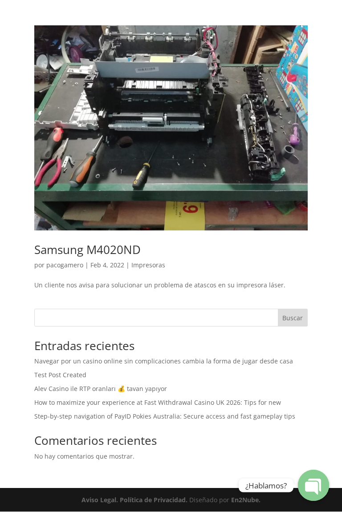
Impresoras (148, 265)
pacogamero (64, 265)
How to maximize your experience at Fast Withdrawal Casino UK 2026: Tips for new (157, 402)
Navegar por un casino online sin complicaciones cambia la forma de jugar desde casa (163, 361)
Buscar (292, 318)
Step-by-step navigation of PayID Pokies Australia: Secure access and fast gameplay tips (164, 416)
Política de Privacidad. (152, 500)
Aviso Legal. (99, 500)
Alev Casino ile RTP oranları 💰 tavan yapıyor (100, 388)
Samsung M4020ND (87, 250)
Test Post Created (60, 375)
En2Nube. (245, 500)
